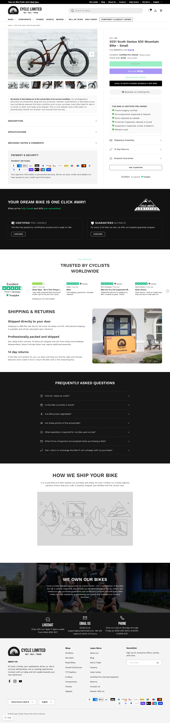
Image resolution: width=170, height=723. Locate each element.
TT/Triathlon (70, 672)
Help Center (134, 2)
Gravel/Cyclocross (73, 667)
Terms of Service (39, 714)
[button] (161, 10)
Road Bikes (70, 662)
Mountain (69, 658)
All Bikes (69, 653)
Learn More (18, 234)
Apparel (68, 691)
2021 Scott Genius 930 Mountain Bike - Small (28, 25)
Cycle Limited (18, 714)
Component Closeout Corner (116, 19)
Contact (122, 2)
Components (24, 19)
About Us (112, 2)
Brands (60, 19)
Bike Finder (91, 19)
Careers (93, 667)
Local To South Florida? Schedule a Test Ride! (135, 83)
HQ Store (146, 2)
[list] (52, 54)
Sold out (136, 64)
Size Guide (93, 2)
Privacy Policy (28, 714)
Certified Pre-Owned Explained (104, 677)
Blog (103, 2)
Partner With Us (97, 691)
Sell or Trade (76, 19)
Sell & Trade (95, 662)
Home (10, 25)
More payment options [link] (136, 77)
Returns (93, 682)
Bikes (10, 19)
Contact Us (95, 686)
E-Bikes (68, 677)
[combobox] (105, 10)
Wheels (50, 19)
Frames (40, 19)
